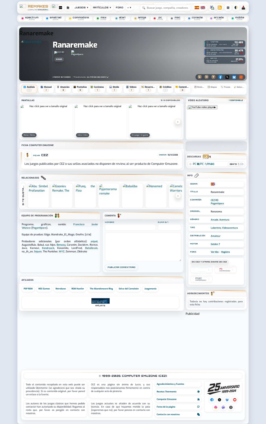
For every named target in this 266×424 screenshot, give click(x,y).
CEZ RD (214, 200)
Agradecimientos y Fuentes (170, 384)
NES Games (44, 288)
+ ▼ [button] (130, 7)
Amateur (215, 236)
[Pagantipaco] (77, 53)
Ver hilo (215, 252)
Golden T (215, 244)
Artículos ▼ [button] (102, 7)
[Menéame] (241, 77)
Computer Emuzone (166, 399)
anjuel (94, 241)
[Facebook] (220, 77)
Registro (225, 252)
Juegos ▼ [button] (82, 7)
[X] (227, 77)
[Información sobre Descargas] (207, 50)
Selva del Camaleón (129, 288)
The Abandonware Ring (101, 288)
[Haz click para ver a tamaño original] (46, 121)
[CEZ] (201, 270)
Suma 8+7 (163, 222)
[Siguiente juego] (206, 77)
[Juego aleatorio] (213, 77)
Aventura (224, 219)
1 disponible (236, 100)
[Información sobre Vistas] (207, 42)
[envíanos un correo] (212, 7)
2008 (59, 59)
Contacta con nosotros (168, 414)
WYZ (61, 251)
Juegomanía (150, 288)
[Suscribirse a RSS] (219, 7)
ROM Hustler (77, 288)
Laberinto (216, 227)
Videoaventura (230, 227)
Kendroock (48, 248)
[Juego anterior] (199, 77)
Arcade (214, 219)
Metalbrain (91, 248)
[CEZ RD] (61, 53)
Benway (61, 244)
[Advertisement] (216, 341)
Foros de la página (166, 406)
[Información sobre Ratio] (207, 58)
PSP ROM (28, 288)
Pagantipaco (217, 203)
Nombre (109, 222)
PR (243, 8)
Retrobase (61, 288)
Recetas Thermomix (166, 391)
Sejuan (38, 251)
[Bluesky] (234, 77)
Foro (119, 7)
